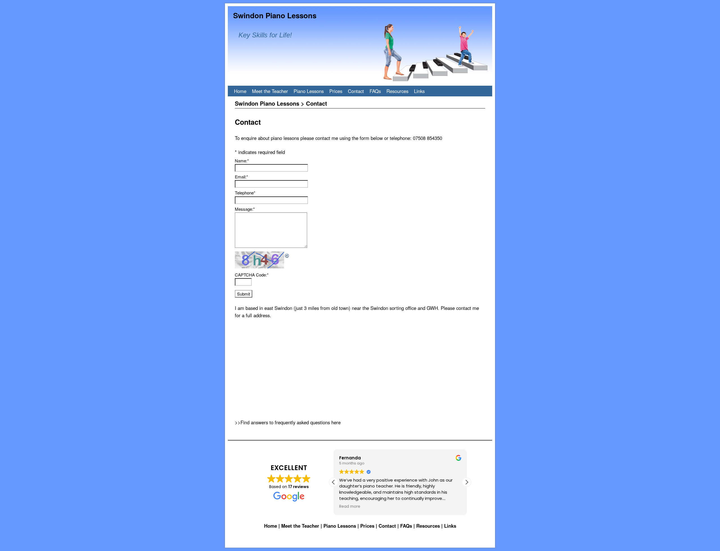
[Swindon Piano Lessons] (360, 46)
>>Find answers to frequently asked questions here (288, 422)
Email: (241, 177)
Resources (397, 91)
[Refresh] (287, 254)
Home (240, 91)
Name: (242, 161)
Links (419, 91)
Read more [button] (349, 506)
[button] (466, 482)
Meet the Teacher (270, 91)
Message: (245, 209)
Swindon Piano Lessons (274, 15)
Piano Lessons (309, 91)
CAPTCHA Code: (252, 275)
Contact (356, 91)
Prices (335, 91)
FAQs (375, 91)
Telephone (245, 193)
